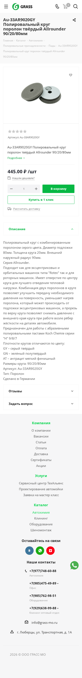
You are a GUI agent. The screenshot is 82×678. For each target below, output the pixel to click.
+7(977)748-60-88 (42, 571)
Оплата (41, 448)
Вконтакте (29, 550)
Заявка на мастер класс (41, 495)
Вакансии (41, 436)
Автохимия (41, 512)
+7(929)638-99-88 (42, 608)
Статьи (41, 442)
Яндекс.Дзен (50, 550)
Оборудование (41, 524)
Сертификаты (41, 460)
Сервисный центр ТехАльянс (41, 483)
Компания (41, 423)
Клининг (41, 518)
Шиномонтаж (41, 530)
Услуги (41, 475)
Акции (41, 466)
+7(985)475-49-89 (42, 583)
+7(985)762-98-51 (42, 595)
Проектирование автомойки (41, 489)
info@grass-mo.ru (44, 622)
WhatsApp (40, 550)
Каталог (41, 505)
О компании (41, 430)
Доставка (41, 454)
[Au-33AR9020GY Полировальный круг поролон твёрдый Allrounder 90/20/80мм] (41, 93)
